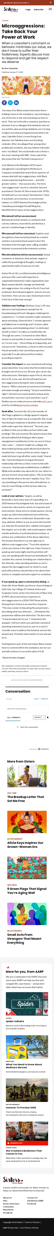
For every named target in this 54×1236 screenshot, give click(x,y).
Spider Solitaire (15, 1021)
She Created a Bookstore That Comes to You (24, 1152)
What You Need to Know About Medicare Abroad (24, 1066)
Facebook (4, 102)
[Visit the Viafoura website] (43, 749)
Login (28, 9)
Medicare (10, 1061)
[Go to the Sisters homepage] (7, 9)
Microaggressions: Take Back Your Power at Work (23, 31)
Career (5, 20)
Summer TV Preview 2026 (21, 1107)
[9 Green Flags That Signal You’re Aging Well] (27, 868)
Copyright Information (13, 1222)
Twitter (10, 102)
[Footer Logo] (27, 1180)
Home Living (11, 1148)
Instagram (8, 1212)
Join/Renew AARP (35, 1200)
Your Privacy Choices (29, 1228)
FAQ (5, 1200)
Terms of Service (32, 1222)
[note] (26, 97)
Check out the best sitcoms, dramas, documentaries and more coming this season (25, 1113)
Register (44, 698)
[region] (27, 722)
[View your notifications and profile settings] (48, 717)
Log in (36, 698)
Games (8, 1018)
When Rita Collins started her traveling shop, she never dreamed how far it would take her (26, 1159)
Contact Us (32, 1197)
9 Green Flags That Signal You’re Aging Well (27, 891)
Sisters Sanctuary (11, 1203)
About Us (7, 1197)
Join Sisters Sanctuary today (15, 3)
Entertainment (13, 1104)
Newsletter (8, 1209)
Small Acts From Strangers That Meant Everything (24, 939)
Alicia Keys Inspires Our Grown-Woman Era (25, 845)
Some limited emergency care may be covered (25, 1071)
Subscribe (38, 9)
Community (8, 1206)
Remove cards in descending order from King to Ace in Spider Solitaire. (26, 1027)
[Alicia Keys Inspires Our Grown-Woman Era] (27, 822)
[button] (50, 9)
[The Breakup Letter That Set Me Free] (27, 776)
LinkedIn (16, 102)
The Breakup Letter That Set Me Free (25, 799)
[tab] (13, 717)
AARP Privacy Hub (10, 1228)
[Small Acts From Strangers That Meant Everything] (27, 914)
